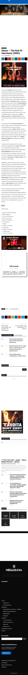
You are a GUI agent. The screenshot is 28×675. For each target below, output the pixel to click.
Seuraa (14, 512)
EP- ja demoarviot (7, 620)
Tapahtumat (6, 603)
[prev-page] (2, 361)
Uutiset (3, 600)
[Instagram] (8, 575)
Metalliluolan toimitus (5, 463)
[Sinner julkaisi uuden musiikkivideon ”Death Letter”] (5, 355)
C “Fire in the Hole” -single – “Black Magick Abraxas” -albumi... (13, 461)
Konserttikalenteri (7, 605)
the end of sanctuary (14, 308)
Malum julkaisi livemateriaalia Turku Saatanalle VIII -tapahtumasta (6, 328)
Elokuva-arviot (6, 626)
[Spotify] (16, 575)
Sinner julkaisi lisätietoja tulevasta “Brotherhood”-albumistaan (16, 340)
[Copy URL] (26, 58)
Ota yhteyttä (4, 662)
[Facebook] (2, 58)
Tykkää (5, 512)
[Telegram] (22, 58)
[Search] (26, 2)
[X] (6, 58)
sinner (7, 308)
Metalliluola (4, 607)
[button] (2, 2)
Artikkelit (3, 630)
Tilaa (5, 519)
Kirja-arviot (5, 624)
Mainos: (4, 375)
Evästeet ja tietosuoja (6, 665)
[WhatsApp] (12, 58)
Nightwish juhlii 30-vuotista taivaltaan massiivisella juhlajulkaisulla (16, 502)
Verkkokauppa (6, 613)
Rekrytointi (5, 615)
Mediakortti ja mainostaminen (8, 660)
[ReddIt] (19, 58)
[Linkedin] (16, 58)
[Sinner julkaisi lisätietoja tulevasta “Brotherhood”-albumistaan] (5, 340)
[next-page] (5, 361)
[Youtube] (23, 575)
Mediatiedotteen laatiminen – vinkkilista (12, 609)
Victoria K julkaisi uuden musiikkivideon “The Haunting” (21, 327)
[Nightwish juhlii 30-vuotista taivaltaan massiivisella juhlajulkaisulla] (5, 502)
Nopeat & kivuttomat (8, 622)
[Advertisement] (14, 30)
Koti (2, 45)
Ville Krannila (7, 55)
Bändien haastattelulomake (9, 611)
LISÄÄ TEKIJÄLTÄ (18, 335)
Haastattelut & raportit (6, 628)
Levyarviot (7, 45)
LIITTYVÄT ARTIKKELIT (7, 335)
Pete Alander (13, 463)
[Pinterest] (9, 58)
